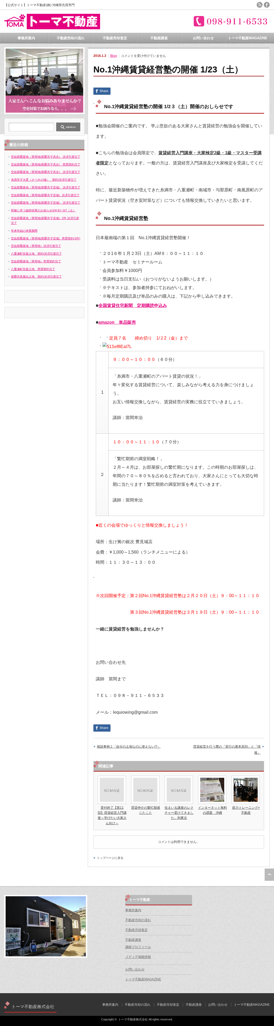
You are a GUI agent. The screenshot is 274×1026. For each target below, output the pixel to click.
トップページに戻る (110, 857)
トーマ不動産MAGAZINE (247, 38)
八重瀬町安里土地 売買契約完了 (33, 269)
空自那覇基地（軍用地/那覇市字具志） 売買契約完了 (45, 164)
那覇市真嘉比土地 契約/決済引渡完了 (36, 276)
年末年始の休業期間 (24, 230)
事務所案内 (26, 38)
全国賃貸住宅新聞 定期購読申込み (132, 305)
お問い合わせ (203, 38)
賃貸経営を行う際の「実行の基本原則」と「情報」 (227, 749)
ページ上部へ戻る (269, 875)
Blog (113, 56)
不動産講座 (159, 38)
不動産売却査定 (115, 38)
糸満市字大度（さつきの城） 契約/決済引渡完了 (44, 179)
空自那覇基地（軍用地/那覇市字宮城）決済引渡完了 (45, 195)
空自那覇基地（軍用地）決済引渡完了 (36, 245)
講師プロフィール (138, 947)
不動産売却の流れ (71, 38)
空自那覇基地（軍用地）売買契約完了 (36, 261)
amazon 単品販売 (117, 322)
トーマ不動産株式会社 (33, 1006)
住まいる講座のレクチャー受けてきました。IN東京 (179, 813)
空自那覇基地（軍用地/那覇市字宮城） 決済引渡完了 (45, 187)
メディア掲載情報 (138, 957)
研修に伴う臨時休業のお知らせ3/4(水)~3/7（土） (43, 210)
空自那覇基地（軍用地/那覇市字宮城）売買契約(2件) (45, 238)
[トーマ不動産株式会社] (52, 27)
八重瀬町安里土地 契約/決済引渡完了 (36, 253)
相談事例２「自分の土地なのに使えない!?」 (129, 746)
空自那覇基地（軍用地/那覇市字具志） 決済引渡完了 (45, 156)
